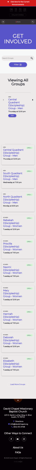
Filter (16, 65)
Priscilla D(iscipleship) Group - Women (12, 246)
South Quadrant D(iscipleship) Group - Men (12, 176)
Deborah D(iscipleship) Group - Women (12, 340)
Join (12, 116)
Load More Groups (17, 384)
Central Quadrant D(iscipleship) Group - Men (16, 104)
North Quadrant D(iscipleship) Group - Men (12, 199)
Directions (19, 421)
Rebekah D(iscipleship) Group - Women (12, 223)
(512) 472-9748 (19, 427)
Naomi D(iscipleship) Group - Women (12, 270)
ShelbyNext (18, 462)
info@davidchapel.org (19, 424)
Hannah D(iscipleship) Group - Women (12, 316)
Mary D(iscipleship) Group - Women (12, 293)
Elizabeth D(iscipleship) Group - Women (12, 363)
